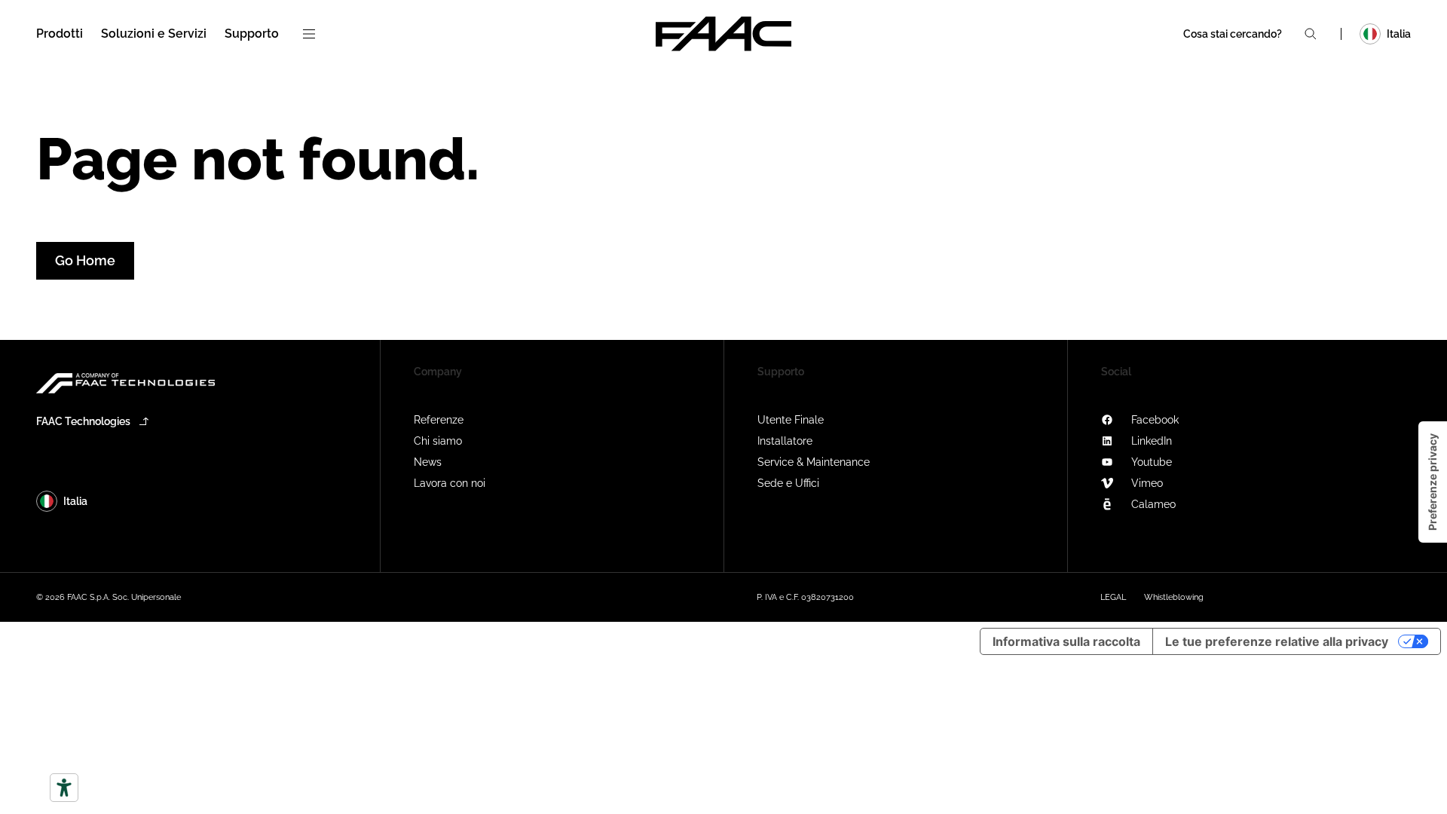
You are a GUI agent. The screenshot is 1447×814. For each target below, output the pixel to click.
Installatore (784, 441)
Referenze (438, 420)
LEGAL (1113, 597)
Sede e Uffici (788, 483)
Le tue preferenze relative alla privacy (1276, 641)
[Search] (1311, 34)
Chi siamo (438, 441)
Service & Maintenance (813, 462)
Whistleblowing (1174, 597)
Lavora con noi (449, 483)
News (428, 462)
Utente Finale (790, 420)
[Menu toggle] (309, 34)
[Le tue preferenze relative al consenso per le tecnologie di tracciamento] (1432, 482)
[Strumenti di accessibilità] (64, 787)
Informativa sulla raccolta (1066, 641)
